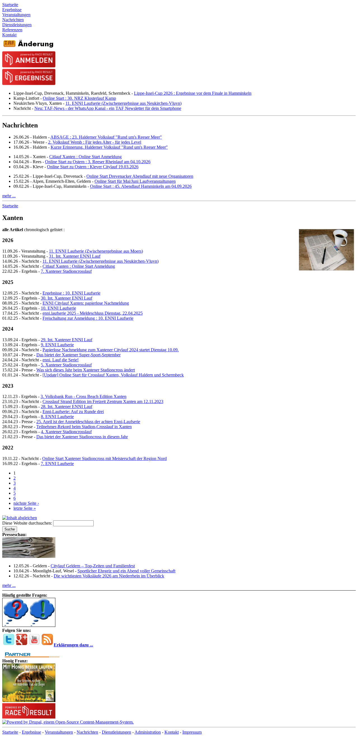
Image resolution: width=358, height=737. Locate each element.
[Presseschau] (28, 556)
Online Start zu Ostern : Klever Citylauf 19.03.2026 (92, 166)
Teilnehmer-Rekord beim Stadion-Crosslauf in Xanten (84, 426)
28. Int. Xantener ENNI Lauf (66, 406)
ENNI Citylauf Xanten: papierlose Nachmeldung (86, 303)
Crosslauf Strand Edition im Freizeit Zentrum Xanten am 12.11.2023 (103, 401)
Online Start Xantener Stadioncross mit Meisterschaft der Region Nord (104, 458)
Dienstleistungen (116, 732)
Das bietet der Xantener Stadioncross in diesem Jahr (82, 436)
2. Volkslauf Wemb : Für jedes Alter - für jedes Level (94, 142)
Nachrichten (87, 732)
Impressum (192, 732)
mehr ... (9, 195)
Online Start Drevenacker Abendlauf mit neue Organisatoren (139, 176)
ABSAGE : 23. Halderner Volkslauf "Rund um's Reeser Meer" (106, 137)
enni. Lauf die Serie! (61, 359)
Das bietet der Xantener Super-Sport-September (78, 354)
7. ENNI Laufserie (57, 463)
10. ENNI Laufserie (58, 308)
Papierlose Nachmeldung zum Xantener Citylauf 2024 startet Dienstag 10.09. (111, 349)
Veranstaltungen (59, 732)
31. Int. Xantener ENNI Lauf (74, 256)
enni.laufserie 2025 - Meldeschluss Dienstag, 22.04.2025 (93, 313)
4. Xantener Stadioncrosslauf (66, 431)
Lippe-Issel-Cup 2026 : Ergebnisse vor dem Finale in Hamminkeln (192, 93)
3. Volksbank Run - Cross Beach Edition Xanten (83, 396)
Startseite (10, 205)
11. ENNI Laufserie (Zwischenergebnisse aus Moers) (96, 251)
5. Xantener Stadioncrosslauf (66, 364)
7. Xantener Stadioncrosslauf (66, 271)
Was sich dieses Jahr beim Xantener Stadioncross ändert (85, 370)
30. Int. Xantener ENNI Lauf (66, 298)
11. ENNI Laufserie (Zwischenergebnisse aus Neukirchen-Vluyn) (123, 103)
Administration (148, 732)
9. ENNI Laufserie (57, 344)
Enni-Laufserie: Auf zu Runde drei (73, 411)
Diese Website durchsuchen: (27, 523)
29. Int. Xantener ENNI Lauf (66, 339)
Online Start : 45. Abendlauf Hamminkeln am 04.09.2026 (141, 186)
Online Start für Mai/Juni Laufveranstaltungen (135, 181)
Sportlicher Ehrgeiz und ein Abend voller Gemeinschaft (126, 570)
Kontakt (171, 732)
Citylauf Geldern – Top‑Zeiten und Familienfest (93, 565)
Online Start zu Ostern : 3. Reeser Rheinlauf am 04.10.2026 (97, 161)
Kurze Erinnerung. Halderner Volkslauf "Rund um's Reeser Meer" (109, 147)
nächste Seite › (26, 503)
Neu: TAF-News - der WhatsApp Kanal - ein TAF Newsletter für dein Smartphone (107, 108)
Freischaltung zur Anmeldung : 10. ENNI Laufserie (88, 318)
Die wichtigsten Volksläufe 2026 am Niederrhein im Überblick (109, 576)
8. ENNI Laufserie (57, 416)
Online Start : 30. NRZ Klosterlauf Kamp (79, 98)
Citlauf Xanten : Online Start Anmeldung (85, 156)
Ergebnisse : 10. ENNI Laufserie (71, 293)
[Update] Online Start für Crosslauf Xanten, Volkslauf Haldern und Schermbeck (113, 375)
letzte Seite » (24, 508)
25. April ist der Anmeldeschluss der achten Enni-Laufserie (88, 421)
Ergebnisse (31, 732)
